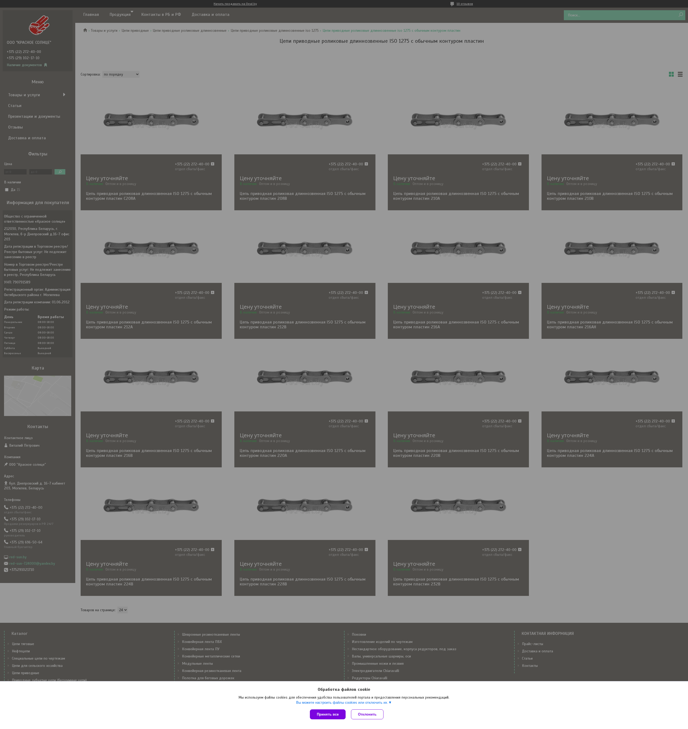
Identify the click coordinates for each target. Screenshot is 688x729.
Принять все (328, 714)
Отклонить (367, 714)
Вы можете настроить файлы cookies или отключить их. (342, 702)
